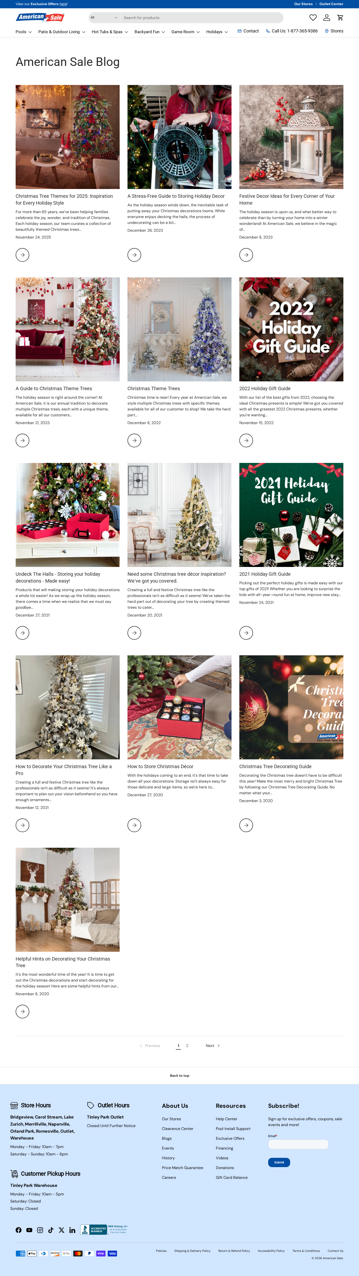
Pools (21, 31)
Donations (225, 1167)
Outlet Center (331, 4)
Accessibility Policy (271, 1251)
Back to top (179, 1075)
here (63, 4)
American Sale (333, 1258)
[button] (340, 17)
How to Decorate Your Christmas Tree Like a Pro (64, 770)
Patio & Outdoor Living (59, 31)
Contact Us (335, 1251)
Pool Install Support (233, 1128)
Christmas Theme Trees (153, 388)
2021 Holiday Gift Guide (265, 574)
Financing (224, 1148)
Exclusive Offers (230, 1138)
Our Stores (303, 4)
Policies (161, 1251)
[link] (149, 1046)
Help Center (226, 1118)
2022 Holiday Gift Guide (265, 388)
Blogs (167, 1138)
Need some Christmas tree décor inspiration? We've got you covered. (176, 577)
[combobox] (186, 17)
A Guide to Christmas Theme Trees (54, 388)
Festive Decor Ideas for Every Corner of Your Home (287, 199)
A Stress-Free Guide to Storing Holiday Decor (176, 196)
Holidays (214, 31)
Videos (222, 1158)
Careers (169, 1177)
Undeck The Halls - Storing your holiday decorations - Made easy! (58, 577)
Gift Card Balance (232, 1177)
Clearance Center (177, 1128)
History (168, 1158)
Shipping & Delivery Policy (192, 1251)
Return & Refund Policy (234, 1251)
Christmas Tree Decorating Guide (275, 766)
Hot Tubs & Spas (107, 31)
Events (168, 1148)
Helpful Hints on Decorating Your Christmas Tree (63, 962)
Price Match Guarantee (182, 1167)
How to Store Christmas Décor (160, 766)
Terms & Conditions (306, 1251)
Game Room (182, 31)
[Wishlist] (313, 17)
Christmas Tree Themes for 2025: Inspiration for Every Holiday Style (64, 199)
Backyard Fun (147, 31)
